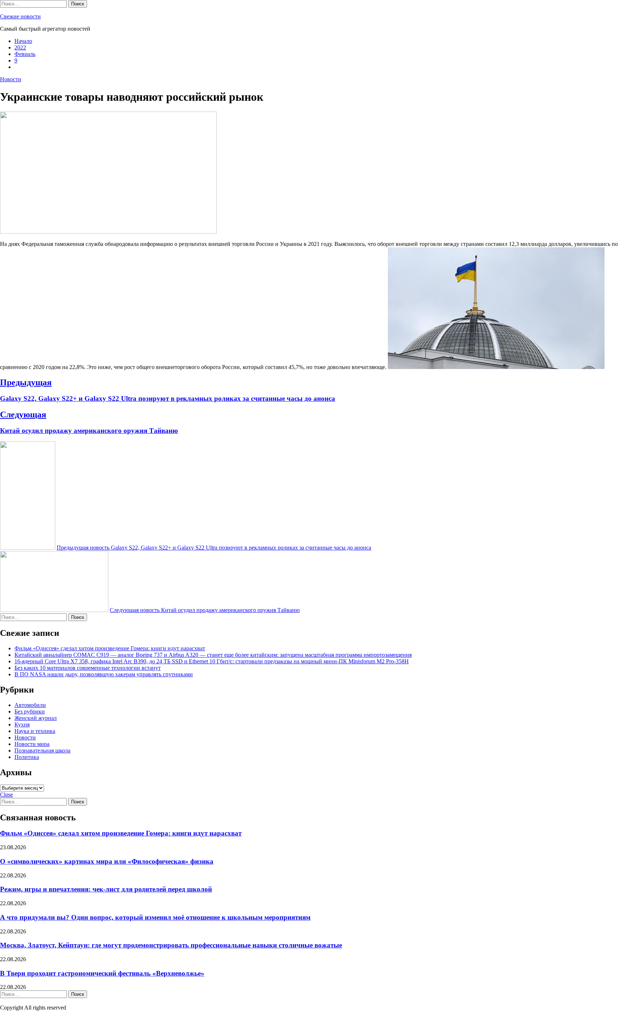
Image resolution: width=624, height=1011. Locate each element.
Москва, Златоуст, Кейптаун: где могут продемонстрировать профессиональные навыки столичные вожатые (171, 945)
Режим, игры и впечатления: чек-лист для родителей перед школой (106, 889)
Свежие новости (20, 16)
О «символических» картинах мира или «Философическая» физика (106, 861)
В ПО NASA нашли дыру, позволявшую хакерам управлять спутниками (103, 674)
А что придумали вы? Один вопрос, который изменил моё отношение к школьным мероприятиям (155, 917)
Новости (10, 79)
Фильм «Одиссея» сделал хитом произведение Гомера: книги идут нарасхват (109, 648)
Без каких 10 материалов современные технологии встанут (87, 668)
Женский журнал (35, 718)
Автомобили (30, 705)
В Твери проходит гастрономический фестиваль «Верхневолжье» (102, 973)
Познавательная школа (42, 750)
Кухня (22, 724)
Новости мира (31, 744)
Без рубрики (29, 711)
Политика (26, 757)
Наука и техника (34, 731)
